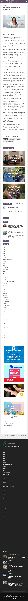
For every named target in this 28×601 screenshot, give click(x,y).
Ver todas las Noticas (20, 203)
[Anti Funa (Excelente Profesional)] (5, 562)
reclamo (18, 139)
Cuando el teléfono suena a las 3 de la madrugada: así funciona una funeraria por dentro (14, 190)
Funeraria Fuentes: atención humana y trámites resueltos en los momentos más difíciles (14, 157)
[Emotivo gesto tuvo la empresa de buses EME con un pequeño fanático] (5, 575)
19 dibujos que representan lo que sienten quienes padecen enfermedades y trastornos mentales (16, 568)
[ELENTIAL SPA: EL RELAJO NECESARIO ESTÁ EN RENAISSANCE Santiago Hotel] (5, 556)
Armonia (5, 5)
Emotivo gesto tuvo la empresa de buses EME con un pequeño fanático (16, 576)
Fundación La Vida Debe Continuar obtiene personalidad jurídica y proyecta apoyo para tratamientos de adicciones (14, 173)
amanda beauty (12, 139)
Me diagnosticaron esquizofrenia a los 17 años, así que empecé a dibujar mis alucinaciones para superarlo (15, 584)
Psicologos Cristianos (7, 421)
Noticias (14, 554)
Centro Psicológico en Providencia (9, 423)
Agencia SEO (12, 595)
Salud (17, 554)
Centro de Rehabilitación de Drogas (10, 427)
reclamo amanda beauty (8, 141)
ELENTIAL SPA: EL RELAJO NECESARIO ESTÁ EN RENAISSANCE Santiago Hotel (16, 557)
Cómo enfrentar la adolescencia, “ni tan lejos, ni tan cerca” (14, 436)
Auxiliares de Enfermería (7, 425)
